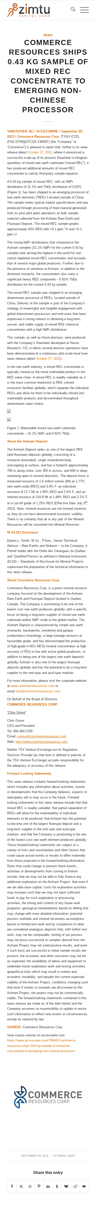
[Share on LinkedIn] (48, 1186)
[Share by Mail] (84, 1186)
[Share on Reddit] (75, 1186)
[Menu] (82, 10)
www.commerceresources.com (32, 686)
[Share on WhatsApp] (30, 1186)
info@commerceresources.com (38, 691)
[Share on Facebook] (11, 1186)
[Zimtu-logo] (39, 10)
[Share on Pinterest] (39, 1186)
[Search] (70, 10)
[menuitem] (70, 10)
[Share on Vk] (66, 1186)
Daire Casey (66, 1155)
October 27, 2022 (39, 152)
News (48, 35)
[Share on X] (21, 1186)
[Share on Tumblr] (57, 1186)
